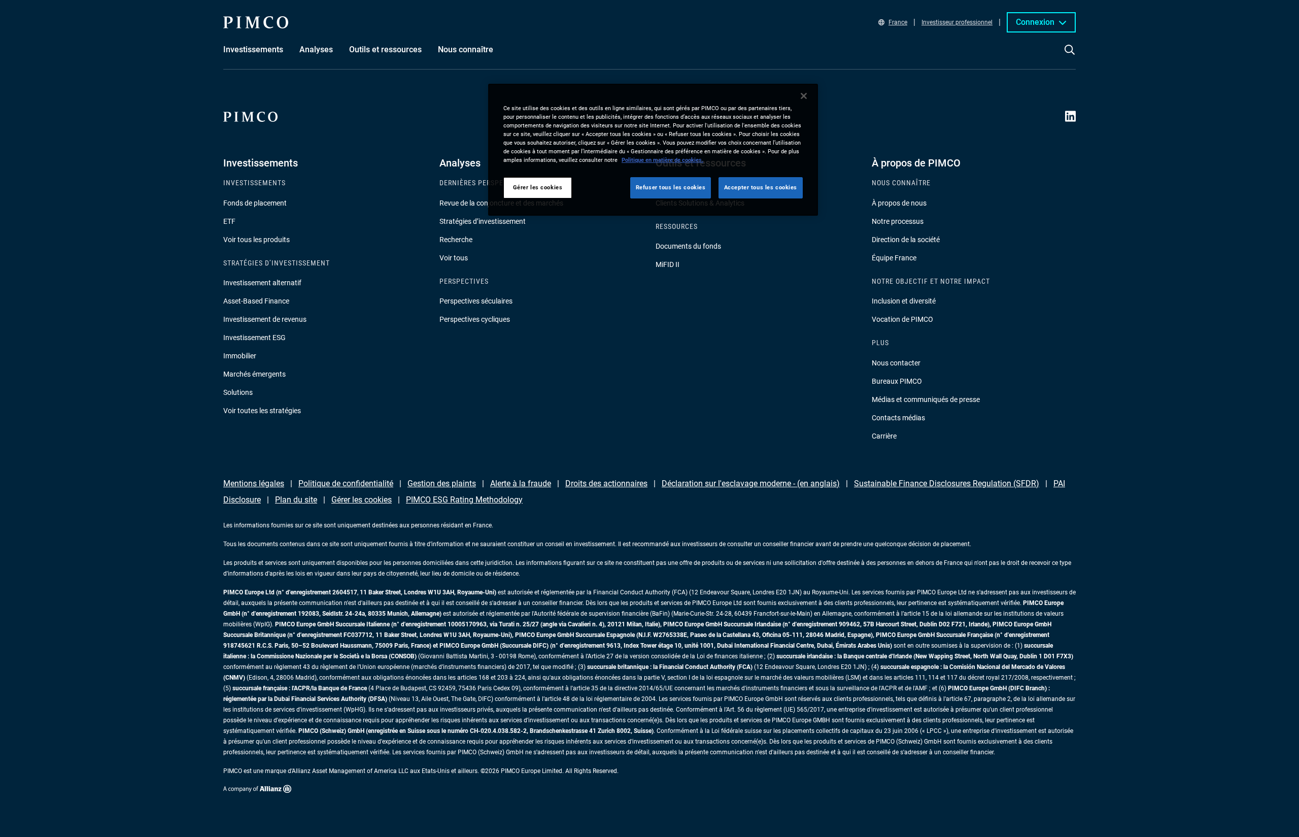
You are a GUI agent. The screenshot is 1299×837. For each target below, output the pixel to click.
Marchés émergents (254, 374)
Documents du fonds (688, 246)
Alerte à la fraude (520, 483)
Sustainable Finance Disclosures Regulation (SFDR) (946, 483)
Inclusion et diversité (904, 301)
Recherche (455, 240)
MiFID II (667, 264)
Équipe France (894, 258)
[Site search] (1070, 57)
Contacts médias (898, 418)
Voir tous (453, 258)
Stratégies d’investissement (482, 221)
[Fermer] (804, 96)
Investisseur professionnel (957, 22)
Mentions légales (253, 483)
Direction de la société (906, 240)
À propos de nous (899, 203)
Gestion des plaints (441, 483)
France (897, 22)
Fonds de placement (255, 203)
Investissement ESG (254, 337)
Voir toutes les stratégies (262, 411)
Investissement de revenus (264, 319)
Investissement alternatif (262, 283)
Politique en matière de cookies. (662, 159)
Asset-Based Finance (256, 301)
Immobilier (239, 356)
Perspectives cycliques (474, 319)
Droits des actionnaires (606, 483)
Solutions (238, 392)
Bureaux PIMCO (897, 381)
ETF (229, 221)
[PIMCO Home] (255, 22)
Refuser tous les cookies (671, 187)
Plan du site (296, 500)
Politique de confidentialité (345, 483)
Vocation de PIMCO (902, 319)
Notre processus (898, 221)
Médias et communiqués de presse (926, 399)
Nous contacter (896, 363)
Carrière (884, 436)
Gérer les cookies (361, 500)
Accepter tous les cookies (760, 187)
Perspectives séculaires (475, 301)
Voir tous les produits (256, 240)
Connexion (1035, 22)
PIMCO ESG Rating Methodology (464, 500)
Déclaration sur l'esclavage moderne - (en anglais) (751, 483)
